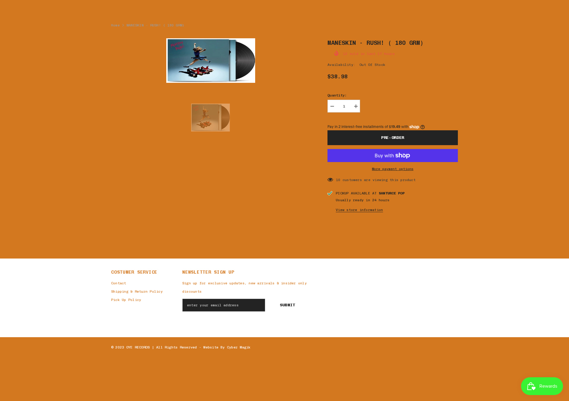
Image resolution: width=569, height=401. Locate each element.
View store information (359, 210)
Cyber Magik (239, 347)
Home (115, 25)
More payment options (392, 169)
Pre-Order (392, 137)
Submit (287, 305)
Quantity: (337, 95)
